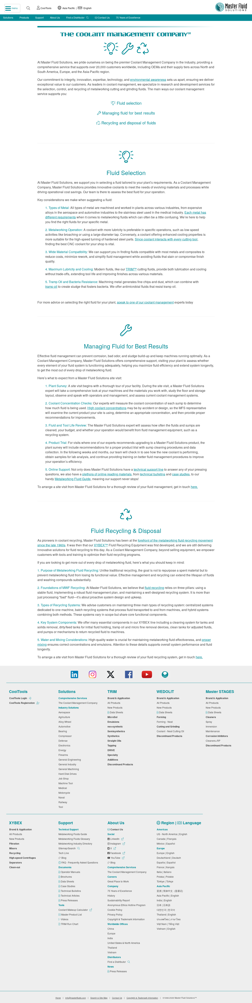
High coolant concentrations (106, 408)
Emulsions (113, 722)
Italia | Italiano (165, 872)
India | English (165, 900)
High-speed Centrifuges (23, 858)
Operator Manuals (70, 872)
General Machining (69, 769)
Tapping (112, 745)
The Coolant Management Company (78, 702)
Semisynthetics (116, 731)
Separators (16, 862)
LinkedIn (115, 838)
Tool (61, 806)
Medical (63, 788)
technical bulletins (152, 474)
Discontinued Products (120, 764)
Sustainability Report (119, 900)
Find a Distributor (75, 17)
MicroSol (113, 717)
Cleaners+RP (213, 740)
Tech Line (64, 853)
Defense (63, 740)
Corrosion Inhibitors (217, 736)
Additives (113, 759)
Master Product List (72, 914)
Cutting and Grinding (169, 726)
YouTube (115, 857)
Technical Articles (70, 895)
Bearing (63, 731)
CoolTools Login (18, 698)
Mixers (13, 848)
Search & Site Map (98, 997)
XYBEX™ (101, 545)
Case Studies (68, 886)
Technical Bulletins (71, 890)
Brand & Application (119, 698)
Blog (64, 857)
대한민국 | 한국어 (166, 909)
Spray (209, 721)
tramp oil (51, 286)
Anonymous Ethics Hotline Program (127, 905)
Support (39, 17)
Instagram (115, 843)
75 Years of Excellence (128, 17)
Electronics (64, 745)
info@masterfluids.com (75, 997)
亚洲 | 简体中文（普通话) (170, 890)
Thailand (112, 947)
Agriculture (64, 717)
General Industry (67, 764)
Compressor (65, 736)
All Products (114, 702)
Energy (62, 750)
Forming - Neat (165, 721)
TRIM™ (131, 269)
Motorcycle (64, 792)
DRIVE (111, 750)
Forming (162, 717)
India (110, 938)
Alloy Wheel (65, 721)
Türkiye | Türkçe (165, 881)
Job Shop (64, 778)
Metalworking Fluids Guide (73, 834)
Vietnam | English (167, 928)
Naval (62, 797)
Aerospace (64, 712)
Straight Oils (114, 740)
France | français (166, 867)
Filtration (14, 843)
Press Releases (69, 900)
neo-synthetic (115, 726)
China (111, 928)
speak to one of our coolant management (145, 302)
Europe (112, 933)
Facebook (115, 853)
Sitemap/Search (67, 848)
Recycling (15, 853)
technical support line (148, 469)
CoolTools (45, 8)
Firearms (63, 754)
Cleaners (211, 717)
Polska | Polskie (166, 876)
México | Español (166, 843)
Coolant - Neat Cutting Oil (171, 731)
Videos (64, 919)
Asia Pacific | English (76, 8)
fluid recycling (154, 587)
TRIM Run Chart (69, 924)
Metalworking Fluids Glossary (74, 838)
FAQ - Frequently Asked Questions (80, 862)
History (111, 895)
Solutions (8, 17)
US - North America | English (172, 834)
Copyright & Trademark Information (126, 919)
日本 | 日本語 (164, 905)
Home (58, 997)
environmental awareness (148, 79)
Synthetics (114, 736)
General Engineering (70, 759)
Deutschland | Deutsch (169, 857)
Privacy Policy (115, 914)
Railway (63, 802)
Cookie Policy (115, 909)
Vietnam (112, 952)
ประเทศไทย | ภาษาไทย (169, 919)
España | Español (167, 862)
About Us (55, 17)
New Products (115, 707)
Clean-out (15, 867)
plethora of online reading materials (107, 474)
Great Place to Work (118, 881)
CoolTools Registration (22, 703)
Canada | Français (167, 838)
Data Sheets (116, 712)
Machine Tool (66, 783)
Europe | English (166, 853)
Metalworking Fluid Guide (73, 479)
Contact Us (103, 17)
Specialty (113, 755)
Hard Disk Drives (68, 773)
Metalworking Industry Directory (75, 843)
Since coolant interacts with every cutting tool (166, 239)
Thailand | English (167, 914)
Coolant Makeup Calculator (73, 909)
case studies (181, 474)
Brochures (66, 876)
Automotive (65, 726)
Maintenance (213, 731)
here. (194, 486)
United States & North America (124, 942)
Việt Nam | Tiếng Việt (168, 924)
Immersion (212, 726)
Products (24, 17)
